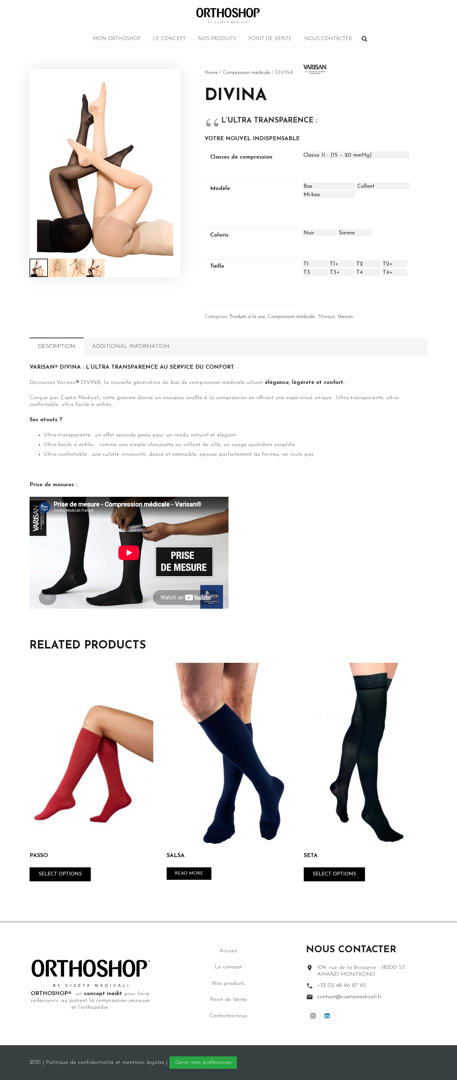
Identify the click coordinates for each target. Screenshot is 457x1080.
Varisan (345, 316)
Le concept (228, 967)
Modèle (220, 189)
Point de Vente (228, 999)
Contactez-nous (228, 1016)
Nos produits (228, 983)
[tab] (57, 347)
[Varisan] (308, 82)
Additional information (130, 346)
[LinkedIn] (327, 1016)
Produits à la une (247, 316)
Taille (217, 266)
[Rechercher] (364, 39)
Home (211, 72)
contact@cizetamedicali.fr (349, 997)
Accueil (228, 951)
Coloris (219, 235)
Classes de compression (241, 157)
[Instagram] (313, 1016)
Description (56, 346)
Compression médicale (246, 72)
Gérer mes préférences (203, 1062)
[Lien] (228, 15)
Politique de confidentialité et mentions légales (105, 1062)
